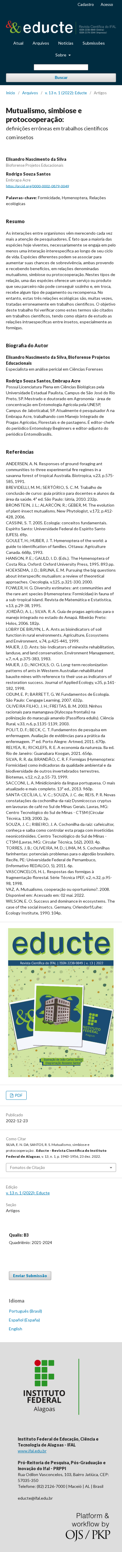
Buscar (61, 77)
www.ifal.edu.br (32, 1450)
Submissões (94, 43)
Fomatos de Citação (27, 1167)
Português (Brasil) (25, 1310)
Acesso (107, 4)
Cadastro (86, 4)
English (15, 1328)
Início (10, 92)
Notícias (65, 43)
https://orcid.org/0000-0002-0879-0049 (37, 186)
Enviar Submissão (30, 1275)
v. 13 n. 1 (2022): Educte (66, 92)
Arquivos (41, 43)
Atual (18, 43)
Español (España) (24, 1319)
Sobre (61, 54)
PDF (18, 1095)
